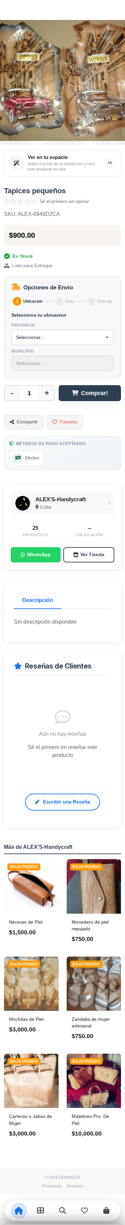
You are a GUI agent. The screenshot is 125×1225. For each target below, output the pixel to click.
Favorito (68, 421)
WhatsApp (39, 554)
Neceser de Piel (25, 922)
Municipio (22, 351)
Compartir (27, 421)
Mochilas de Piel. (27, 1019)
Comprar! (94, 393)
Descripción (37, 600)
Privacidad (51, 1186)
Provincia (23, 325)
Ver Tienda (92, 554)
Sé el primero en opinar (64, 201)
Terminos (75, 1186)
